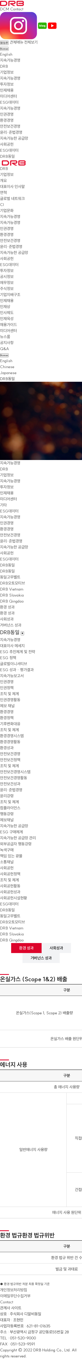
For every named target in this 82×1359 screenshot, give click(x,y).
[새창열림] (18, 25)
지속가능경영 (10, 60)
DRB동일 (7, 156)
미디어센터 (8, 96)
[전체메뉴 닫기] (0, 163)
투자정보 (7, 84)
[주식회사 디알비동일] (12, 2)
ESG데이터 (9, 102)
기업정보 (7, 72)
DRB (4, 66)
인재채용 (7, 90)
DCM (4, 8)
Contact (16, 8)
